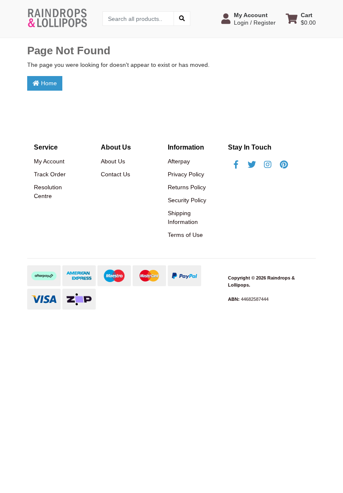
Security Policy (187, 200)
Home (48, 83)
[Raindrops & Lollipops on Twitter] (252, 164)
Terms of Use (185, 234)
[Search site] (182, 18)
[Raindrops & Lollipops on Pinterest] (283, 164)
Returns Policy (187, 187)
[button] (248, 18)
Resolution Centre (48, 191)
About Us (113, 161)
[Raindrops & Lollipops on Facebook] (236, 164)
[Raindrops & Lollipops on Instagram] (267, 164)
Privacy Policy (186, 174)
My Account (49, 161)
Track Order (50, 174)
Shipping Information (183, 217)
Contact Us (115, 174)
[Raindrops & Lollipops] (58, 18)
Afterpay (179, 161)
